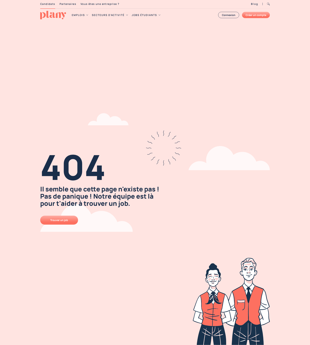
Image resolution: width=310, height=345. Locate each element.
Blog (254, 4)
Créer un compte (256, 15)
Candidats (47, 4)
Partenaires (68, 4)
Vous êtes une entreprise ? (100, 4)
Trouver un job (59, 220)
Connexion (228, 15)
